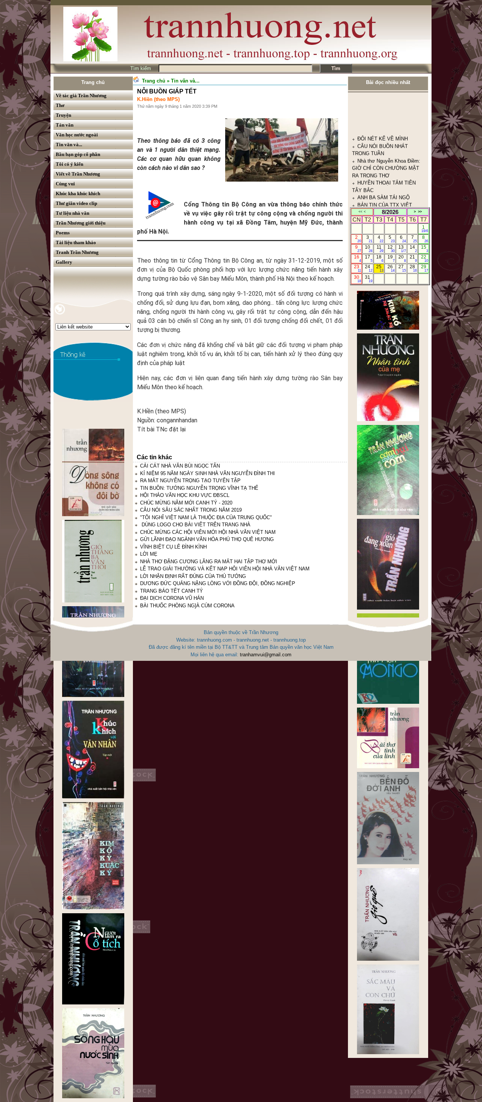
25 (379, 268)
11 (380, 249)
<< (360, 212)
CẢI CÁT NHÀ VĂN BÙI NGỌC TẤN (180, 466)
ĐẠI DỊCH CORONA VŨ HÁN (172, 598)
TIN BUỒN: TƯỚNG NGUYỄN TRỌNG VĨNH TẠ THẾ (199, 488)
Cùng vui (65, 183)
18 (379, 258)
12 (391, 249)
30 (357, 279)
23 (357, 268)
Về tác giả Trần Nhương (81, 95)
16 (357, 258)
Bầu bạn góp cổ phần (78, 154)
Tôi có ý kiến (69, 164)
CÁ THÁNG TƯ (374, 199)
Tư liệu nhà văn (72, 213)
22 (424, 258)
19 (391, 258)
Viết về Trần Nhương (78, 174)
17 (368, 258)
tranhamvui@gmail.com (265, 654)
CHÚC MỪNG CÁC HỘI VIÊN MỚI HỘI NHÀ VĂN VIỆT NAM (208, 532)
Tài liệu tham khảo (76, 242)
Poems (63, 232)
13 (402, 249)
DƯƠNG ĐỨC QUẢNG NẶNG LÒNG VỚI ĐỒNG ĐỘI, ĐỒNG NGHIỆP (217, 583)
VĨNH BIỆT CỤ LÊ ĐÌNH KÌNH (173, 547)
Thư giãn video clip (76, 203)
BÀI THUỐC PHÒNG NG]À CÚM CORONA (187, 605)
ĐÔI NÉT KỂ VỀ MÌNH (382, 96)
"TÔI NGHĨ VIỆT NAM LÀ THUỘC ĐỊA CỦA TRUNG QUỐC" (206, 517)
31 (368, 279)
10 (368, 249)
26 (391, 268)
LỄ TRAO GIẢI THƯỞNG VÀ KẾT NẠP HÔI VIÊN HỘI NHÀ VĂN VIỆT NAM (225, 569)
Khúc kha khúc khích (78, 193)
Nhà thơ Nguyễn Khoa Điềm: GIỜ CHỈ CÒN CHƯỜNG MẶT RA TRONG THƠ (386, 126)
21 (413, 258)
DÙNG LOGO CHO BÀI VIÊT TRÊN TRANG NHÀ (195, 524)
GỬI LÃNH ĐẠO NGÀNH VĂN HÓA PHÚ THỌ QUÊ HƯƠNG (207, 539)
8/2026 (390, 212)
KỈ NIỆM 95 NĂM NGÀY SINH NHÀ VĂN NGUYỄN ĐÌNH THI (207, 473)
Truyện (63, 115)
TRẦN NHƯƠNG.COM (382, 177)
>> (420, 212)
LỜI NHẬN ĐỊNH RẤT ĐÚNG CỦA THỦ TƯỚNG (193, 576)
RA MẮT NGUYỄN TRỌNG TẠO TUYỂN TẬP (190, 480)
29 (424, 268)
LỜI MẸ (148, 554)
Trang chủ (93, 82)
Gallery (64, 262)
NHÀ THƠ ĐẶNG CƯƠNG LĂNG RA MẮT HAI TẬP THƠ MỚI (208, 561)
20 (402, 258)
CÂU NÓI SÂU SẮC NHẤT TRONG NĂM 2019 (191, 510)
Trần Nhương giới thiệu (80, 223)
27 (402, 268)
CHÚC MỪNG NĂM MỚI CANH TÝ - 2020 (186, 503)
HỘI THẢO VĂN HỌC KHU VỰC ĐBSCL (184, 495)
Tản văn (64, 125)
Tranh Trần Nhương (77, 252)
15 (424, 249)
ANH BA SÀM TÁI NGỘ (383, 155)
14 (413, 249)
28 (413, 268)
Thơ (60, 105)
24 (368, 268)
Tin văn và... (69, 144)
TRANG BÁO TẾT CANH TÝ (171, 591)
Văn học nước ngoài (77, 135)
